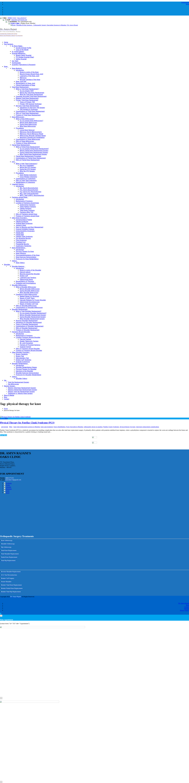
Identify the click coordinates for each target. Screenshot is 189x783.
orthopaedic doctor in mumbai (93, 427)
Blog (187, 4)
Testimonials (185, 2)
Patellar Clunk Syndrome (111, 427)
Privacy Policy (184, 610)
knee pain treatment (47, 427)
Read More (3, 435)
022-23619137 (21, 18)
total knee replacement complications (147, 427)
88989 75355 (12, 18)
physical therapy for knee (127, 427)
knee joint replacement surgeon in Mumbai (26, 427)
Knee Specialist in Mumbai (74, 427)
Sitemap (186, 608)
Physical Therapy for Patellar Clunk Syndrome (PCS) (27, 422)
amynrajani (4, 427)
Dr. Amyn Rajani (183, 603)
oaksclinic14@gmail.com (19, 20)
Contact (186, 607)
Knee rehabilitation (59, 427)
